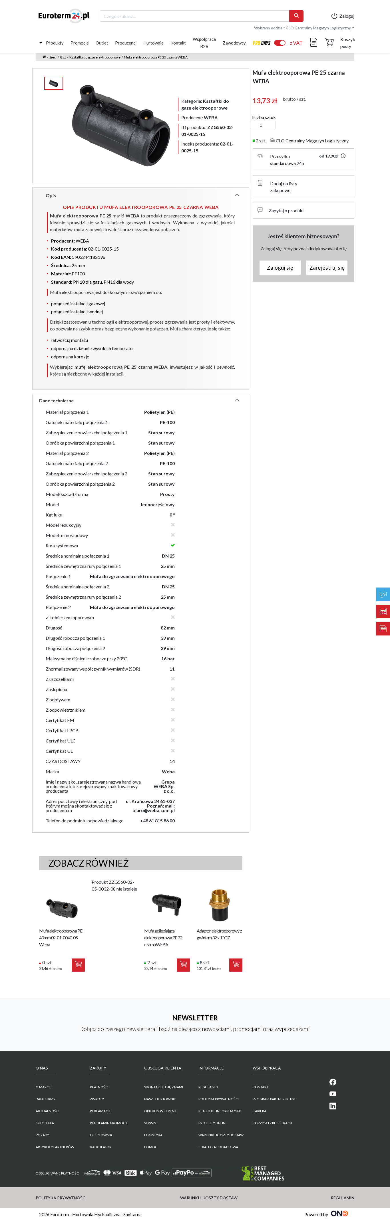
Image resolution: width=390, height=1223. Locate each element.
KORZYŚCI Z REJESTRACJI (272, 1123)
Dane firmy (45, 1099)
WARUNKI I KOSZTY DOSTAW (221, 1135)
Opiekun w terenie (160, 1111)
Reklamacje (100, 1111)
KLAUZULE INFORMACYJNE (220, 1111)
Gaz (63, 57)
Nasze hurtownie (160, 1099)
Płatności (99, 1087)
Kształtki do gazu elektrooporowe (94, 57)
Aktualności (47, 1111)
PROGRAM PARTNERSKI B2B (275, 1099)
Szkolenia (45, 1123)
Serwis (150, 1123)
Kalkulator (100, 1147)
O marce (43, 1087)
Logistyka (153, 1135)
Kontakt (178, 42)
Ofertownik (101, 1135)
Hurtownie (153, 42)
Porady (42, 1135)
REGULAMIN (208, 1087)
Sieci (53, 57)
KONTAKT (261, 1087)
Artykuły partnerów (55, 1147)
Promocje (80, 42)
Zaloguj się (280, 267)
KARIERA (259, 1111)
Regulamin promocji (109, 1123)
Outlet (102, 42)
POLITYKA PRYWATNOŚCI (218, 1099)
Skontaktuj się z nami (163, 1087)
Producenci (125, 42)
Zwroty (97, 1099)
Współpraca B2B (204, 43)
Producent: (199, 117)
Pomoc (150, 1147)
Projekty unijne (213, 1123)
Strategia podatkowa (218, 1147)
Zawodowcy (234, 42)
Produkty (55, 42)
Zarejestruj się (327, 267)
